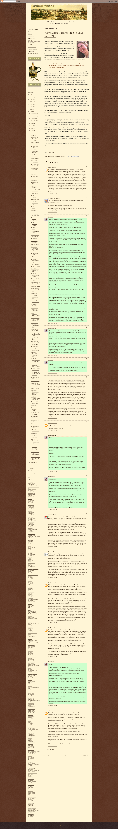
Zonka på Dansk (31, 815)
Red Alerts (30, 727)
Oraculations (30, 692)
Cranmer (29, 538)
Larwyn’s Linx (30, 641)
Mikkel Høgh (30, 607)
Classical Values (31, 531)
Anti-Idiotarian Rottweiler (32, 491)
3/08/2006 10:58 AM (52, 355)
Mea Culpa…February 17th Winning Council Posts (35, 441)
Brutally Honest (30, 519)
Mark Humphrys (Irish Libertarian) (34, 613)
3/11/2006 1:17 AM (52, 746)
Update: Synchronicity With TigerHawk (35, 314)
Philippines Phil (31, 699)
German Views (30, 588)
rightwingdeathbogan (31, 736)
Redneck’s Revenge (31, 728)
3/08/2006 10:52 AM (52, 323)
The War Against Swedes (34, 207)
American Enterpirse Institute (33, 485)
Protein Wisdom (31, 718)
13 (86, 626)
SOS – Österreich (31, 758)
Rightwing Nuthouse (31, 735)
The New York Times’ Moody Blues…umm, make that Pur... (35, 249)
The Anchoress (30, 490)
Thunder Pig (30, 775)
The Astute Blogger (31, 494)
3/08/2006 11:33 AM (52, 430)
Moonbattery (30, 669)
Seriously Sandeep (31, 750)
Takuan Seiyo (31, 36)
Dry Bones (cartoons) (31, 554)
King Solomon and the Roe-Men (35, 330)
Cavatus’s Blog (30, 523)
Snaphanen (30, 756)
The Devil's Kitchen (31, 547)
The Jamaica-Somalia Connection (34, 219)
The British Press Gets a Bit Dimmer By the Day (35, 325)
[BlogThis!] (73, 156)
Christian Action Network (32, 529)
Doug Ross (30, 740)
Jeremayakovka (30, 628)
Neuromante (30, 671)
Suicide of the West (31, 763)
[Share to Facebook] (76, 156)
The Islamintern (34, 346)
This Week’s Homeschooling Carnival (35, 275)
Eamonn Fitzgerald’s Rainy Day (33, 569)
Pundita (29, 721)
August (32, 123)
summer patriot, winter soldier (33, 764)
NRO (29, 678)
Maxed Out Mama (31, 659)
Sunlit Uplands (30, 765)
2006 (31, 111)
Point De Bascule (31, 704)
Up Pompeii (30, 786)
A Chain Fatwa (34, 257)
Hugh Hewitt (30, 604)
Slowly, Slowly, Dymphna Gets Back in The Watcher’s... (35, 392)
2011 (31, 99)
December (33, 113)
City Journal (30, 530)
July (32, 126)
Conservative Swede (31, 535)
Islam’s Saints (34, 180)
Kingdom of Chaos (31, 636)
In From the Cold (31, 617)
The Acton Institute (31, 483)
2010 (31, 102)
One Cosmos (30, 686)
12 (86, 581)
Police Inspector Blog (31, 706)
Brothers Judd (30, 515)
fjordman (29, 571)
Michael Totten (30, 780)
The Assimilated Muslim (34, 177)
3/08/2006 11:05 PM (52, 622)
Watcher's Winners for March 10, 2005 (35, 270)
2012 (31, 97)
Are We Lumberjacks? (31, 493)
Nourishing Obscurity (31, 677)
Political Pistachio (31, 710)
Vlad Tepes (30, 794)
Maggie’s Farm (30, 653)
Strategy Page (30, 762)
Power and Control (31, 716)
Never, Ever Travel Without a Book (35, 301)
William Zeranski (52, 423)
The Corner (51, 152)
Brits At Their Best (31, 514)
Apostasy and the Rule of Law (34, 168)
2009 (31, 104)
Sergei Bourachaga (32, 45)
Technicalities (30, 769)
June (32, 128)
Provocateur (30, 719)
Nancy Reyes (51, 167)
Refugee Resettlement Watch (33, 729)
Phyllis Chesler (30, 525)
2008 (31, 106)
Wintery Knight (30, 805)
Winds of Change (31, 803)
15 (86, 709)
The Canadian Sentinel (32, 520)
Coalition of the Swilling (32, 532)
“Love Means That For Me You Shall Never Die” (35, 374)
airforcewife (51, 514)
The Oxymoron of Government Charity (34, 409)
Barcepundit (30, 499)
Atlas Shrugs (30, 495)
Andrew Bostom (31, 512)
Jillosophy (30, 630)
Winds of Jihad (30, 804)
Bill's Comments (31, 505)
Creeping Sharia (30, 540)
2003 (31, 473)
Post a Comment (50, 749)
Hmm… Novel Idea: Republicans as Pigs (35, 458)
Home (67, 756)
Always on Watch (31, 484)
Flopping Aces (30, 572)
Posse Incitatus (30, 715)
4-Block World (30, 482)
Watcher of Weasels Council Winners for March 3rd (35, 319)
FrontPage (29, 579)
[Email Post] (68, 156)
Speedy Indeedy (34, 193)
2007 (31, 109)
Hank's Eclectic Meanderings (33, 599)
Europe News (30, 565)
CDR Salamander (31, 524)
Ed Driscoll (30, 553)
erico (49, 710)
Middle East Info (31, 663)
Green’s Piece (30, 595)
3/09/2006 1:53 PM (52, 656)
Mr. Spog (50, 627)
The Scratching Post (31, 747)
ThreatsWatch (30, 774)
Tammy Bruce (30, 517)
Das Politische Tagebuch (32, 713)
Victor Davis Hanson (31, 601)
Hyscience (29, 614)
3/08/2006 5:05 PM (52, 577)
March (32, 135)
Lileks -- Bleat (30, 647)
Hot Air (29, 610)
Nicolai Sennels (31, 42)
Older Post (86, 756)
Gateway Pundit (30, 582)
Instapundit (30, 619)
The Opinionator (31, 690)
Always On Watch (52, 198)
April (32, 133)
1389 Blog (30, 480)
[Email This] (71, 156)
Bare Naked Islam (31, 500)
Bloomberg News (31, 507)
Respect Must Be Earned (34, 338)
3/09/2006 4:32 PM (52, 706)
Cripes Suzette (30, 541)
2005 (31, 468)
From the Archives (35, 171)
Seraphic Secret (30, 748)
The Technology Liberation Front (33, 770)
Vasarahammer (30, 791)
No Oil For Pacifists (31, 675)
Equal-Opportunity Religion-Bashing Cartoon (35, 334)
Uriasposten (30, 788)
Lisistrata (29, 648)
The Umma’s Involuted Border (35, 260)
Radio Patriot (30, 723)
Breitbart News (30, 513)
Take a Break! (34, 405)
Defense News (30, 544)
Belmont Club (30, 501)
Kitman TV (30, 637)
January (33, 465)
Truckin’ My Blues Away (35, 143)
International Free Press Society (33, 623)
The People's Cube (31, 698)
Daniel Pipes (30, 701)
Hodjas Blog (30, 606)
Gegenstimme (30, 585)
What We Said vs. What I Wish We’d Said (35, 139)
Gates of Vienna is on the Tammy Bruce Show (35, 151)
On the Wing (30, 684)
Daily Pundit (30, 543)
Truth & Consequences (32, 781)
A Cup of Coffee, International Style (34, 297)
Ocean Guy (30, 682)
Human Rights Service (32, 612)
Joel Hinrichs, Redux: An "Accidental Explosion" (34, 447)
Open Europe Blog (31, 689)
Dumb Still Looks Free (32, 555)
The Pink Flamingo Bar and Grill (34, 700)
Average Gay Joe (31, 496)
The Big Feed (30, 502)
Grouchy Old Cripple (31, 596)
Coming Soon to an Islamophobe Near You (35, 290)
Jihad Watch (30, 629)
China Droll (30, 526)
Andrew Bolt (30, 511)
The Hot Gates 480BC (32, 611)
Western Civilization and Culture (33, 800)
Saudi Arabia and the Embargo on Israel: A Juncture (35, 365)
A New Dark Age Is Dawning (33, 672)
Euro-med (29, 564)
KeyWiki (29, 634)
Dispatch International (32, 549)
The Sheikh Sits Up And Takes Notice (35, 165)
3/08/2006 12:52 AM (52, 193)
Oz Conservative (31, 694)
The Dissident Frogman (32, 550)
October (33, 118)
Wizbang (29, 806)
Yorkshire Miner (31, 814)
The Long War (34, 238)
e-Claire (29, 558)
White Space (33, 424)
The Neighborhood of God (32, 670)
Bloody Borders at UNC (35, 420)
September (33, 121)
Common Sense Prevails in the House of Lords (35, 214)
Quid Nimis (30, 722)
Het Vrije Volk (30, 602)
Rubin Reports (30, 741)
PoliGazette (30, 707)
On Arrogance (34, 293)
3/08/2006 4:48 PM (52, 547)
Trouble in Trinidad (35, 244)
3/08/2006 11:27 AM (52, 418)
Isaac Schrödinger (31, 746)
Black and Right (31, 506)
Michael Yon (30, 812)
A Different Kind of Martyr (35, 232)
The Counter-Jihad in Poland (35, 279)
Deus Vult (29, 546)
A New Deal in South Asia (34, 436)
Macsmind (30, 652)
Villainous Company (31, 793)
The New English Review (32, 674)
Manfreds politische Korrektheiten (34, 655)
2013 (31, 94)
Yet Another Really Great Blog (33, 810)
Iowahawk (29, 624)
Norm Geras (30, 587)
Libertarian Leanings (31, 645)
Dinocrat (29, 548)
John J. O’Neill (31, 38)
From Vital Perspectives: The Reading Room (35, 398)
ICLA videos (30, 616)
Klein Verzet (30, 639)
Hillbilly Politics (31, 605)
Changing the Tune (35, 199)
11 (86, 550)
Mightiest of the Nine (31, 664)
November (33, 116)
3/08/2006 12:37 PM (52, 471)
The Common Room (31, 534)
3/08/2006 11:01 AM (52, 373)
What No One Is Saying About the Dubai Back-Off (35, 360)
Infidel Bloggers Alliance (32, 618)
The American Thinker (32, 489)
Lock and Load (30, 651)
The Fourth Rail (31, 577)
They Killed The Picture (34, 183)
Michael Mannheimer (32, 49)
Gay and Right (30, 583)
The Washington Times (32, 797)
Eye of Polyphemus (31, 566)
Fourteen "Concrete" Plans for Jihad (35, 190)
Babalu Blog (30, 497)
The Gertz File (30, 589)
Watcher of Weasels (31, 798)
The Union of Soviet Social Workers (35, 369)
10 (86, 513)
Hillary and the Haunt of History (35, 305)
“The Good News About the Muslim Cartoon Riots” (35, 343)
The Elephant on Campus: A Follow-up (34, 224)
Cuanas (29, 542)
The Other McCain (31, 693)
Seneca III (30, 40)
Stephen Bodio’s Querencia (32, 509)
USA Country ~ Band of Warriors (33, 789)
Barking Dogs (34, 433)
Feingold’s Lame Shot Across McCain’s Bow (34, 309)
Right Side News (31, 734)
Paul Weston (30, 31)
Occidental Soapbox (31, 681)
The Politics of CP (31, 712)
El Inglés (30, 34)
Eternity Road (30, 560)
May (32, 130)
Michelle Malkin (31, 654)
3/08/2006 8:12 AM (52, 212)
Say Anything (30, 745)
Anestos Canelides (32, 47)
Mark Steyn (30, 759)
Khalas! (29, 635)
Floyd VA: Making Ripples (32, 573)
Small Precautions (31, 754)
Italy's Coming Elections (34, 186)
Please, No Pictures (35, 388)
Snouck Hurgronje (31, 757)
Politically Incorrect (31, 711)
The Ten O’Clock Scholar (32, 771)
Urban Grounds (30, 787)
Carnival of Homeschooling (35, 349)
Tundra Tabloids (31, 782)
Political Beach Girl (31, 709)
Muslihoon (50, 582)
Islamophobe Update (35, 286)
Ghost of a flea (30, 590)
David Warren (30, 795)
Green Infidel (30, 594)
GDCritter (29, 584)
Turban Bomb (30, 783)
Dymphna (50, 217)
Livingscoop (30, 649)
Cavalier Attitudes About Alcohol (35, 235)
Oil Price (29, 683)
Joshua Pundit (30, 631)
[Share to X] (75, 156)
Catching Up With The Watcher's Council (35, 203)
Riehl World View (31, 733)
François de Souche (31, 578)
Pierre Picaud (31, 51)
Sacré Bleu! (33, 210)
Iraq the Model (30, 625)
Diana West (30, 799)
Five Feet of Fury (31, 570)
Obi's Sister (30, 680)
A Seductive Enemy (35, 381)
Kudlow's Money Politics (32, 640)
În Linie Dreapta (31, 479)
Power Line (30, 717)
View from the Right (31, 792)
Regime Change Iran (31, 730)
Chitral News (30, 528)
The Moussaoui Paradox (34, 196)
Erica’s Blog (30, 559)
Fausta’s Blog (30, 567)
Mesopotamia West (31, 660)
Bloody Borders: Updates (34, 417)
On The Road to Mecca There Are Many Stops (35, 385)
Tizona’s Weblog (31, 777)
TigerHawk (30, 776)
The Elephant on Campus (34, 253)
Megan (50, 552)
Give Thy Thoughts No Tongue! (35, 413)
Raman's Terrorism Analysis (33, 724)
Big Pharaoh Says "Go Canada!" (34, 161)
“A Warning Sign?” (35, 158)
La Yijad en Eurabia (31, 811)
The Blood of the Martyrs (34, 228)
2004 (31, 470)
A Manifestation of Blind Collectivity (35, 430)
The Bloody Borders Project (35, 426)
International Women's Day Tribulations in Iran (34, 354)
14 (86, 660)
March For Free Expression (34, 241)
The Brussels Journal (31, 518)
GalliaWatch (30, 581)
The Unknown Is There (34, 146)
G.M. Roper (30, 739)
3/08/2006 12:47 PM (52, 509)
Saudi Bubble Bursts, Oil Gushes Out (35, 263)
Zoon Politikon (30, 816)
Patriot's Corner (30, 695)
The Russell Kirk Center (32, 742)
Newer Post (47, 756)
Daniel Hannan (30, 600)
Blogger (61, 825)
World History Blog (31, 809)
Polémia (29, 705)
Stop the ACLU (30, 760)
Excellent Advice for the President (35, 283)
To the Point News (31, 779)
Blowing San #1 (31, 508)
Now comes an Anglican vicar (51, 54)
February (33, 462)
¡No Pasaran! (30, 676)
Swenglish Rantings (31, 768)
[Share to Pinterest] (78, 156)
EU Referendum (30, 561)
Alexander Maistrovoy (33, 53)
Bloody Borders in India (35, 378)
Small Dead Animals (31, 753)
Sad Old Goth (30, 744)
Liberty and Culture (31, 646)
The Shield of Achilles (32, 752)
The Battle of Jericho (35, 266)
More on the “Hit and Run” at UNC (35, 402)
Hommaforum (30, 608)
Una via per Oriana (31, 785)
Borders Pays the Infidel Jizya (34, 155)
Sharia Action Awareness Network (33, 751)
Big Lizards (30, 503)
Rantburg (29, 725)
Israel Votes (33, 174)
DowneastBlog (30, 552)
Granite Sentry (30, 593)
